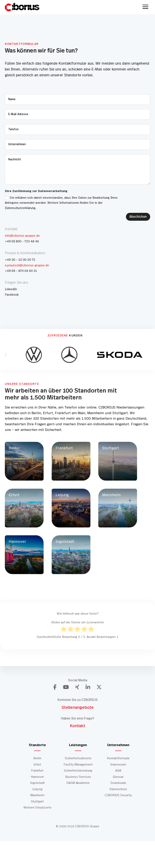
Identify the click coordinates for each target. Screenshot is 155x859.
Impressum (118, 764)
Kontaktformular (118, 758)
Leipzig (37, 789)
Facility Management (78, 764)
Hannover (37, 776)
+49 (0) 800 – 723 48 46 (22, 241)
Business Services (78, 776)
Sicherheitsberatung (78, 770)
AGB (118, 770)
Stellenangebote (78, 707)
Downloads (118, 782)
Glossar (118, 776)
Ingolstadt (37, 782)
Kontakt (77, 726)
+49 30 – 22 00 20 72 (20, 259)
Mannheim (37, 795)
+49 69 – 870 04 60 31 (21, 270)
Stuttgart (37, 801)
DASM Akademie (78, 782)
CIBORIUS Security (118, 795)
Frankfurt (37, 770)
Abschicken (138, 216)
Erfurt (37, 764)
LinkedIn (11, 289)
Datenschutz (118, 789)
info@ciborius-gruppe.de (22, 235)
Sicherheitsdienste (78, 758)
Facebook (12, 294)
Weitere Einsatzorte (37, 807)
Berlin (37, 758)
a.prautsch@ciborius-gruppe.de (27, 265)
